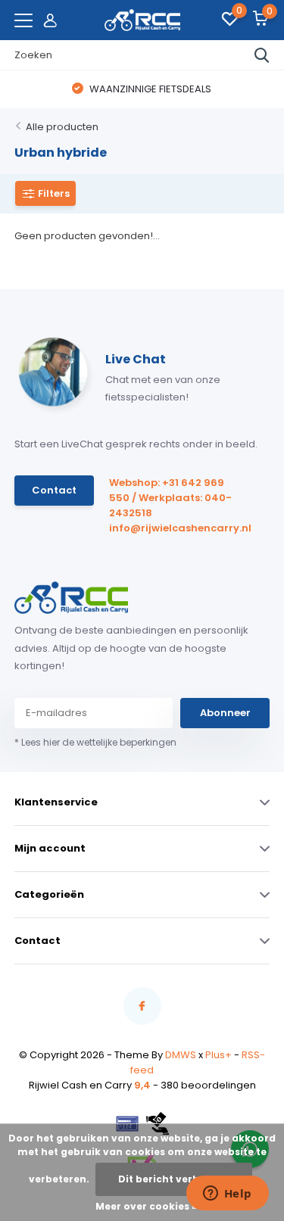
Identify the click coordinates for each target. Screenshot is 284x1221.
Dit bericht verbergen (173, 1179)
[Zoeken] (262, 55)
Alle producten (62, 127)
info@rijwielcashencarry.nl (173, 528)
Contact (54, 490)
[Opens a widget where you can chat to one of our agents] (227, 1194)
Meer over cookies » (146, 1206)
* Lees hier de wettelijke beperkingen (95, 742)
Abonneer (225, 713)
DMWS (180, 1055)
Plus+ (218, 1055)
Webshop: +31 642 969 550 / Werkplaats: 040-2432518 (170, 497)
